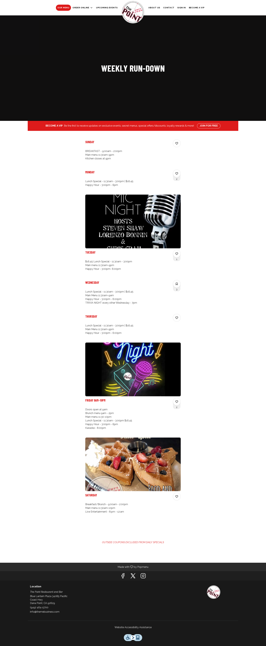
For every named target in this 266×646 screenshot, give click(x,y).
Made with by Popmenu (75, 567)
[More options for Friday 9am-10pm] (176, 401)
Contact (168, 7)
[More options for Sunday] (176, 143)
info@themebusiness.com (44, 611)
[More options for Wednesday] (176, 284)
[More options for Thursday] (176, 317)
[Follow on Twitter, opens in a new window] (133, 577)
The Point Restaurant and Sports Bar (214, 592)
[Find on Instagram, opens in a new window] (143, 577)
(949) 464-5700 (39, 607)
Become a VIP (196, 7)
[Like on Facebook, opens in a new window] (123, 577)
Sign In (181, 7)
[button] (83, 8)
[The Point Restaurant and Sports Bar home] (133, 12)
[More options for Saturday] (176, 496)
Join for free (209, 125)
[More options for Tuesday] (176, 253)
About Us (154, 7)
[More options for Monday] (176, 173)
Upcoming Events (107, 7)
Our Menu (63, 7)
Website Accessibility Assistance (133, 627)
